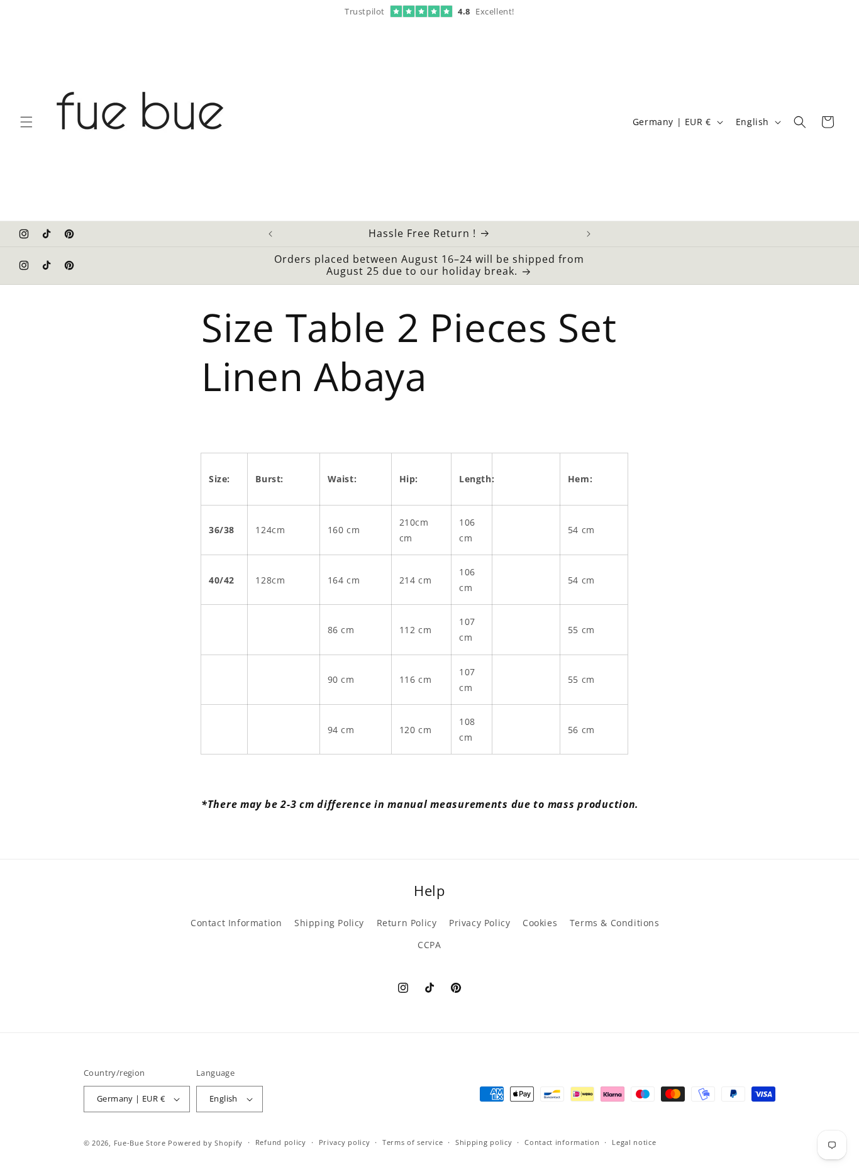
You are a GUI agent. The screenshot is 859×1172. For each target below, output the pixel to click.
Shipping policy (484, 1142)
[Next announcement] (588, 234)
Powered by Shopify (205, 1142)
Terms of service (412, 1142)
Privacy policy (344, 1142)
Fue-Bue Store (140, 1142)
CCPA (429, 945)
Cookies (540, 923)
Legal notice (634, 1142)
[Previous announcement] (270, 234)
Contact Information (236, 923)
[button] (26, 122)
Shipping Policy (329, 923)
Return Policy (407, 923)
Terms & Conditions (615, 923)
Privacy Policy (479, 923)
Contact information (561, 1142)
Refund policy (280, 1142)
